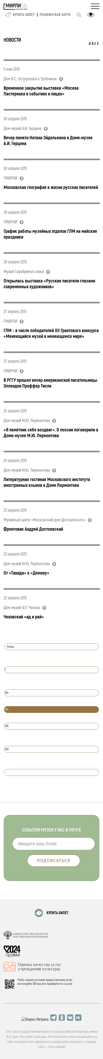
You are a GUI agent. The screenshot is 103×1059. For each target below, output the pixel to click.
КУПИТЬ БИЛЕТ (57, 913)
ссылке (67, 984)
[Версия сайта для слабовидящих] (90, 14)
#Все (94, 43)
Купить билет (24, 15)
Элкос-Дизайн (56, 1047)
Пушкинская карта (55, 15)
